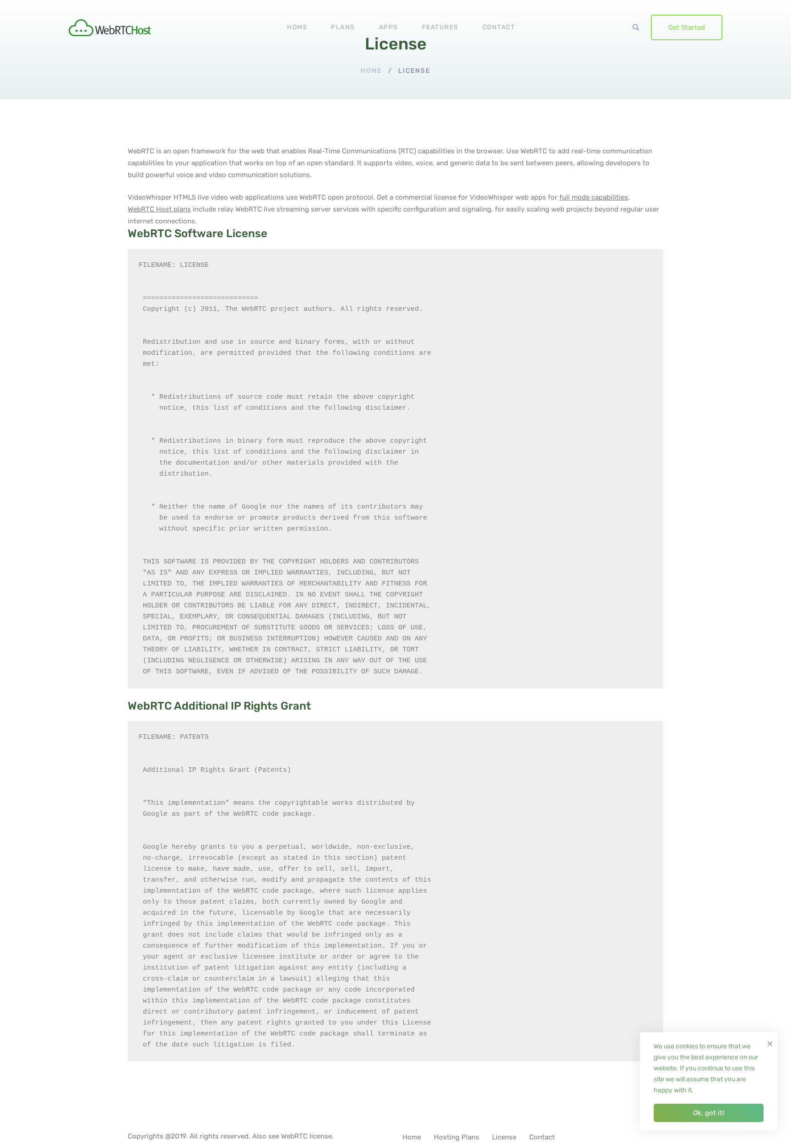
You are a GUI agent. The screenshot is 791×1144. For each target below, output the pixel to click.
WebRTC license (306, 1136)
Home (371, 71)
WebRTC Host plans (159, 209)
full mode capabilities (593, 197)
